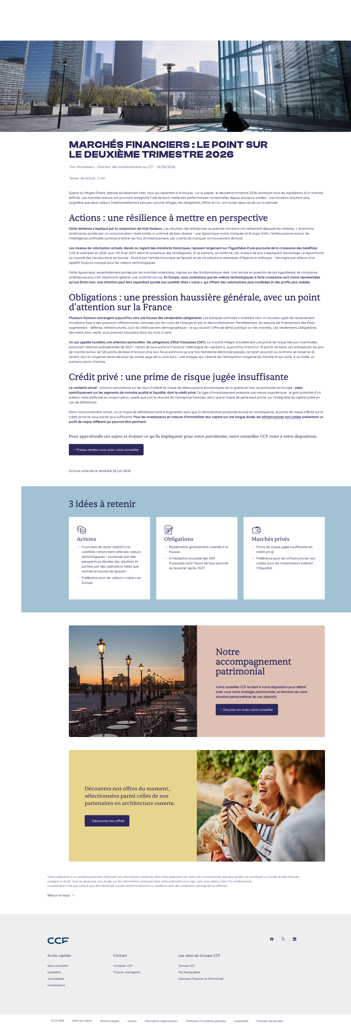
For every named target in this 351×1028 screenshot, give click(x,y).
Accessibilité (241, 1021)
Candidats (54, 972)
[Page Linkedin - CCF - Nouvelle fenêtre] (294, 939)
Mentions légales (109, 1021)
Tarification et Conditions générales (206, 1021)
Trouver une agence (126, 972)
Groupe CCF (187, 966)
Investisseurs (56, 985)
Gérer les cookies (82, 1020)
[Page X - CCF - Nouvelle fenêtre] (283, 939)
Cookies (132, 1021)
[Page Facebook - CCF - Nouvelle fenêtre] (271, 939)
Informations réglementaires (161, 1021)
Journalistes (56, 979)
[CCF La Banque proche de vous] (58, 940)
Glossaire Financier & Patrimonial (201, 979)
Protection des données (270, 1021)
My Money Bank (189, 972)
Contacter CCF (123, 966)
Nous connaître (58, 966)
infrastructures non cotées (281, 417)
